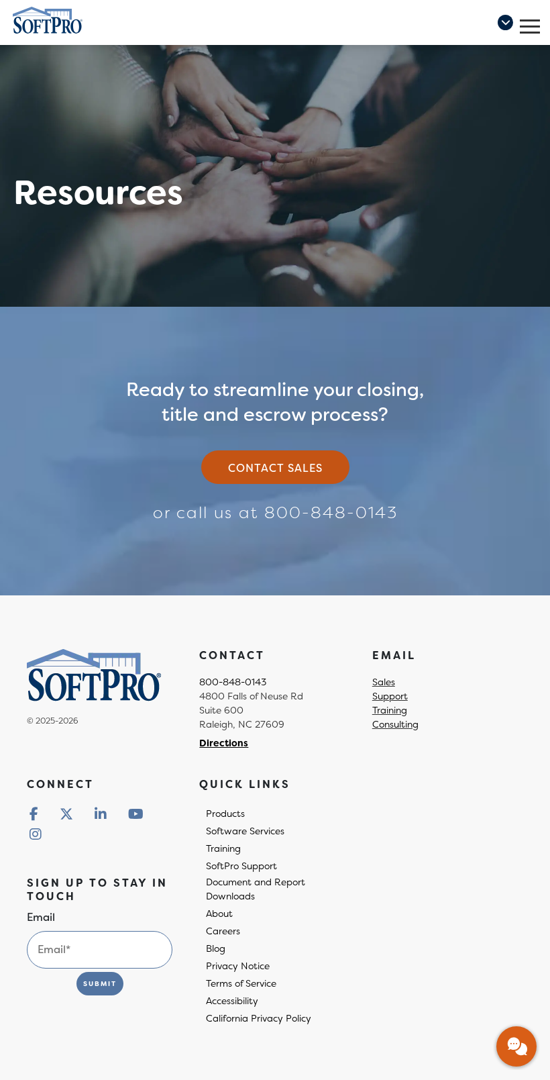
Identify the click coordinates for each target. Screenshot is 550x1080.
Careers (223, 931)
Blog (215, 948)
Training (389, 710)
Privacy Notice (238, 966)
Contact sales (275, 468)
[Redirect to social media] (34, 814)
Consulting (395, 724)
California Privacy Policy (258, 1018)
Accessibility (232, 1001)
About (219, 913)
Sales (383, 682)
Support (390, 696)
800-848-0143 (331, 513)
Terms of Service (241, 983)
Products (225, 813)
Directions (223, 743)
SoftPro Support (241, 866)
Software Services (245, 831)
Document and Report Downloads (255, 889)
